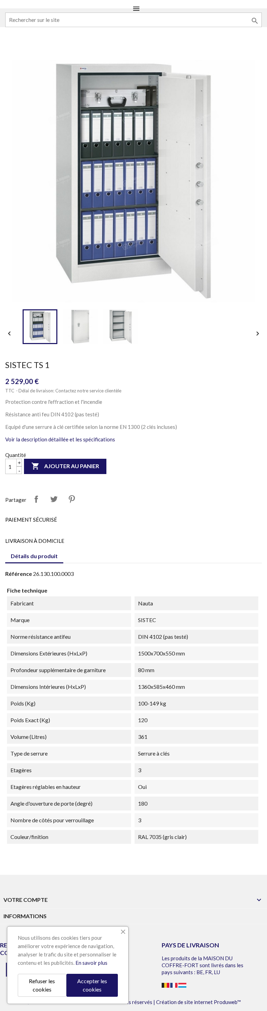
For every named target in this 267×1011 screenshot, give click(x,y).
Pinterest (72, 499)
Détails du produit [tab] (34, 556)
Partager (36, 499)
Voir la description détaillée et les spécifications (60, 439)
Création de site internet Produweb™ (198, 1002)
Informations (25, 916)
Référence (18, 573)
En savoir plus (91, 963)
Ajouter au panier (65, 466)
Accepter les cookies (92, 985)
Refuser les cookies (42, 985)
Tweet (54, 499)
